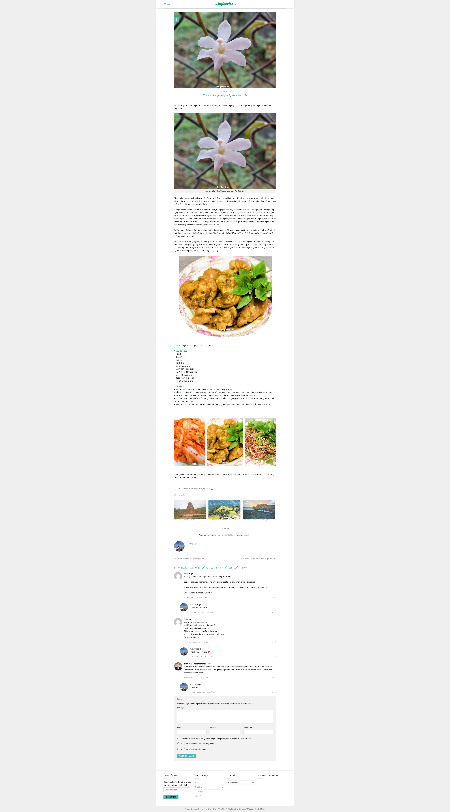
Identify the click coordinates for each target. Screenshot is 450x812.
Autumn (193, 604)
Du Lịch (198, 787)
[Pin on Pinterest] (228, 529)
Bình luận (181, 707)
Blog (218, 92)
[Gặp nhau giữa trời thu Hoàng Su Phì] (224, 509)
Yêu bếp (230, 92)
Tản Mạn (224, 92)
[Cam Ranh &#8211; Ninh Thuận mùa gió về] (259, 509)
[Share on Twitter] (225, 529)
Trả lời (273, 597)
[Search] (286, 4)
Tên (179, 728)
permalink (247, 535)
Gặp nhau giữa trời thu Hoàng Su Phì (222, 520)
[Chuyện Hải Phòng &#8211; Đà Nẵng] (190, 509)
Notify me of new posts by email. (193, 749)
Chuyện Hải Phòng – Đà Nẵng (185, 520)
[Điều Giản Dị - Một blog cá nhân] (225, 4)
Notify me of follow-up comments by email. (197, 743)
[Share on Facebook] (222, 529)
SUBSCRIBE (171, 797)
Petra (186, 573)
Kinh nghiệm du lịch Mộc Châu (191, 559)
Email (213, 728)
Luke (186, 619)
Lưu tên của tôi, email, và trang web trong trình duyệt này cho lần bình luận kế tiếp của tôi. (216, 738)
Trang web (247, 728)
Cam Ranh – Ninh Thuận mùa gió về (256, 520)
